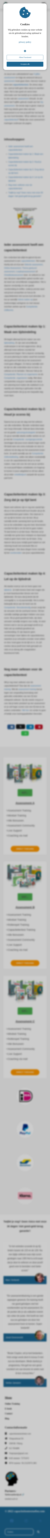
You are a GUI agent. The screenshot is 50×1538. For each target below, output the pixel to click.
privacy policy (25, 42)
